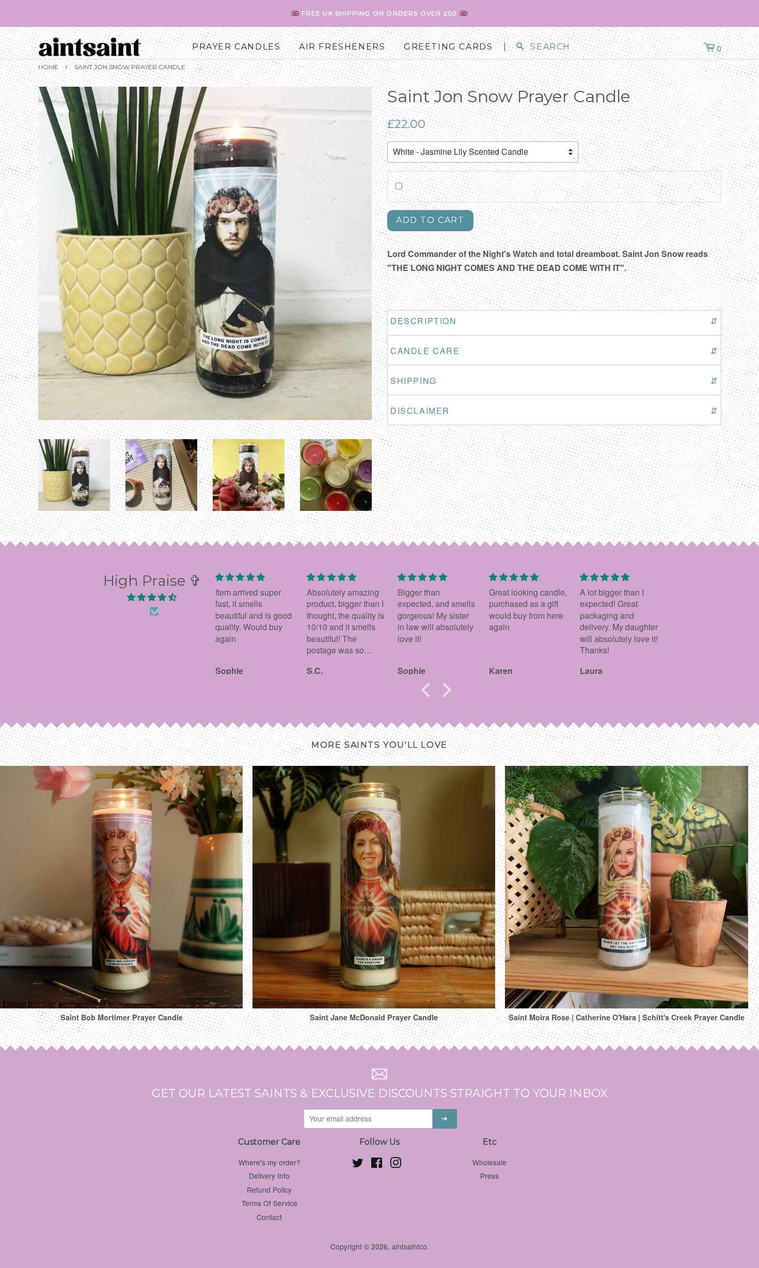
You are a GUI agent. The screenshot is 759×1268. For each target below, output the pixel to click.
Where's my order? (270, 1162)
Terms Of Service (269, 1203)
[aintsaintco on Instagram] (395, 1164)
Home (48, 67)
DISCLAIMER (554, 410)
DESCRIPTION (554, 321)
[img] (152, 597)
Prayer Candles (236, 47)
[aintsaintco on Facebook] (377, 1164)
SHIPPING (554, 381)
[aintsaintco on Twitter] (357, 1164)
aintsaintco (409, 1246)
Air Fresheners (342, 47)
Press (489, 1175)
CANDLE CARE (554, 351)
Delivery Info (269, 1175)
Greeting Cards (448, 47)
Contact (269, 1217)
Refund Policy (269, 1189)
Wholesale (489, 1162)
